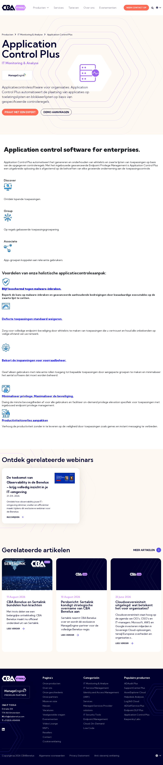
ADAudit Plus (131, 683)
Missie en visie (50, 701)
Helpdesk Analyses (134, 696)
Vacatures (48, 710)
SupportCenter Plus (134, 687)
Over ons (89, 7)
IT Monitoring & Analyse (30, 34)
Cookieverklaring (52, 741)
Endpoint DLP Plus (133, 710)
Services (59, 7)
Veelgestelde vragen (54, 714)
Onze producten (51, 683)
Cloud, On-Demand (93, 723)
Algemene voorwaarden (52, 755)
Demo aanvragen (56, 112)
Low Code (88, 728)
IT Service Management (96, 687)
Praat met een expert (20, 112)
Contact (47, 737)
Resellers (47, 732)
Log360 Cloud (131, 701)
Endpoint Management (95, 719)
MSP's (46, 728)
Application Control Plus (136, 714)
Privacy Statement (79, 755)
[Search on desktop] (152, 8)
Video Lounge (50, 723)
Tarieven (73, 7)
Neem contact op (136, 7)
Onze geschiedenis (53, 692)
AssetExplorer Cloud (135, 692)
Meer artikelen (144, 550)
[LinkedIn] (3, 729)
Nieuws (46, 705)
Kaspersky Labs (132, 719)
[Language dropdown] (158, 8)
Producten (39, 7)
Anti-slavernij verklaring (106, 755)
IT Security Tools (92, 714)
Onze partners (50, 696)
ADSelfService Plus (134, 705)
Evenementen (107, 7)
